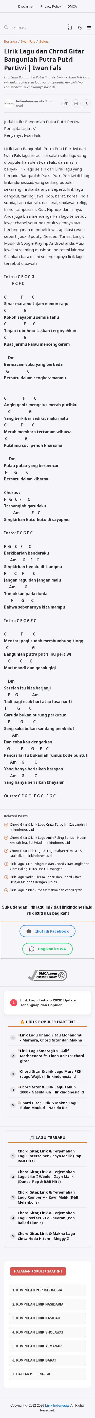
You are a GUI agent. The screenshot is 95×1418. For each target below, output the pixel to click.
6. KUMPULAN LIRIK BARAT (34, 1360)
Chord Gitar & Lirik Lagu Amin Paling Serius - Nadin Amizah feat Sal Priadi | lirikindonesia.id (48, 840)
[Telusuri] (6, 28)
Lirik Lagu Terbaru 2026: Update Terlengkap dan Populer (48, 1002)
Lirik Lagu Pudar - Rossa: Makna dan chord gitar (46, 890)
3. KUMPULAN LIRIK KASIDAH (36, 1318)
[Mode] (80, 28)
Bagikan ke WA (52, 948)
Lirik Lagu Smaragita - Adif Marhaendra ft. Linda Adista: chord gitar (52, 1055)
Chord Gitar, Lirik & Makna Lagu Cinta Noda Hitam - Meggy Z (46, 1236)
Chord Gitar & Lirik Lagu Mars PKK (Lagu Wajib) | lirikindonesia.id (50, 1074)
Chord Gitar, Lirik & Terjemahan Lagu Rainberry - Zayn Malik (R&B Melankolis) (48, 1197)
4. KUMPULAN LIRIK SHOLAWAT (37, 1332)
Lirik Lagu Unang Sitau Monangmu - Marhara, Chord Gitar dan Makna (51, 1038)
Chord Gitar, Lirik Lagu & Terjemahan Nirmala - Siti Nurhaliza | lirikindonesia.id (47, 853)
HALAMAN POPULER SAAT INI (38, 1271)
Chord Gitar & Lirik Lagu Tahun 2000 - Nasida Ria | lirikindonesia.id (52, 1089)
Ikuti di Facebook (52, 931)
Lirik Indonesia (57, 1405)
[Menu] (89, 28)
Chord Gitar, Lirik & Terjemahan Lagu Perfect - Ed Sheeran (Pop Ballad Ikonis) (46, 1217)
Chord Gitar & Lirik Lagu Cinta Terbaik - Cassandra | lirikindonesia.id (49, 827)
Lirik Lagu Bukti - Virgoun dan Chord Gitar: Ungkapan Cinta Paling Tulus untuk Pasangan (49, 866)
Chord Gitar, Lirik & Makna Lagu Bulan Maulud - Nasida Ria (49, 1105)
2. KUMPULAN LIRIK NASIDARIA (37, 1304)
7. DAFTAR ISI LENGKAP (31, 1374)
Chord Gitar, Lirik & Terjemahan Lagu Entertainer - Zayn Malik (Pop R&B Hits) (49, 1156)
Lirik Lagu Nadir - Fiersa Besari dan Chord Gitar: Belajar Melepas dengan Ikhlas (45, 879)
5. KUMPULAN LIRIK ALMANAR (37, 1346)
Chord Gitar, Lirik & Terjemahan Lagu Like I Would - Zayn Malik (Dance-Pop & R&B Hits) (46, 1176)
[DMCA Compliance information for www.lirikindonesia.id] (47, 979)
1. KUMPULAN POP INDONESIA (37, 1290)
